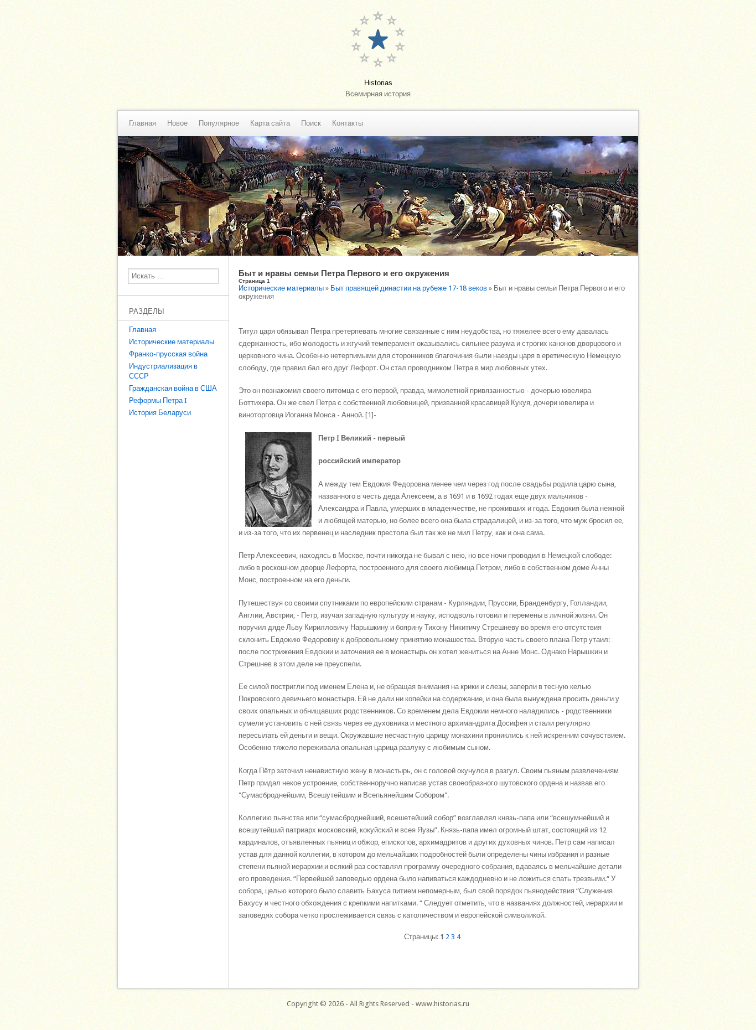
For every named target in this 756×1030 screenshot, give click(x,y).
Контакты (347, 123)
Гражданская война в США (173, 388)
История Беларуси (160, 412)
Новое (177, 123)
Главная (142, 123)
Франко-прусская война (168, 354)
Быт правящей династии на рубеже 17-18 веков (408, 288)
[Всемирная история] (378, 253)
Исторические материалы (171, 342)
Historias (378, 83)
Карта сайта (270, 123)
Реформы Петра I (158, 400)
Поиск (311, 123)
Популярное (219, 123)
